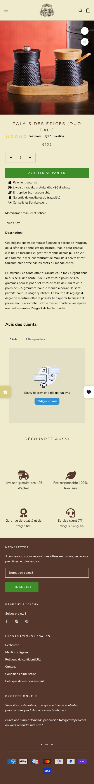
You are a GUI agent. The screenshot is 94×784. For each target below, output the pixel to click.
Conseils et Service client (30, 202)
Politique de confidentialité (23, 659)
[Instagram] (16, 621)
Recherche (12, 645)
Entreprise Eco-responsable (31, 192)
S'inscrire (22, 587)
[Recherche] (80, 10)
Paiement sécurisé (25, 182)
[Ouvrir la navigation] (6, 10)
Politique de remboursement (24, 681)
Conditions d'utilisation (21, 674)
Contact (10, 667)
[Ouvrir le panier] (88, 10)
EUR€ (45, 744)
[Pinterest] (26, 621)
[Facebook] (6, 621)
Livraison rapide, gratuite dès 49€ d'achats (41, 187)
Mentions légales (16, 652)
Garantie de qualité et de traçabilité (36, 197)
